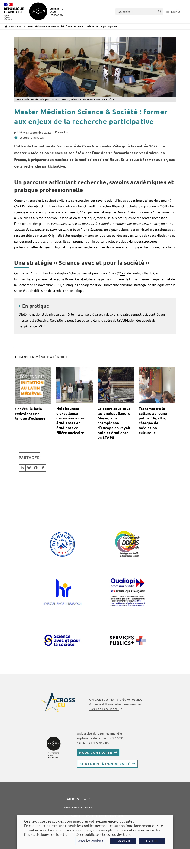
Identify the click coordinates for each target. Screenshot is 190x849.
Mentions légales (78, 807)
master (57, 206)
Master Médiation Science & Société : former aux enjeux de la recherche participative (71, 26)
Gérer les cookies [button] (90, 841)
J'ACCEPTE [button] (123, 841)
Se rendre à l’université (105, 764)
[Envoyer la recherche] (160, 11)
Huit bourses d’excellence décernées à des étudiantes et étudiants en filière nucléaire (70, 420)
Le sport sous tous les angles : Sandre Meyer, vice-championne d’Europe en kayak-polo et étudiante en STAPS (114, 423)
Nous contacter (95, 752)
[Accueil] (6, 26)
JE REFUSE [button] (152, 841)
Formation (61, 132)
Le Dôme (119, 212)
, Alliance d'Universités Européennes (115, 704)
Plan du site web (77, 799)
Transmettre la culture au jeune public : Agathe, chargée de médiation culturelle (153, 420)
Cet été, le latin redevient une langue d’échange (30, 413)
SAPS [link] (121, 273)
